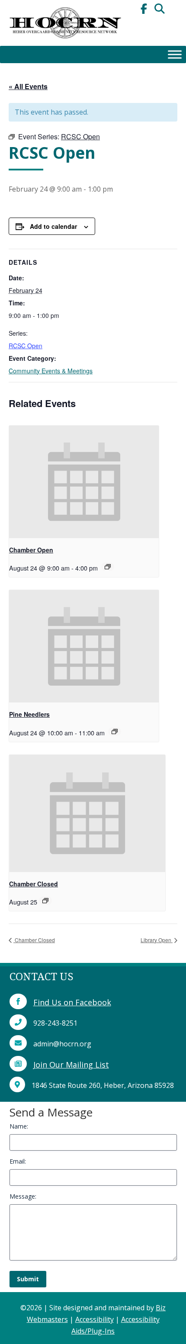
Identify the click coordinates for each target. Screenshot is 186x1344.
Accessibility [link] (94, 1319)
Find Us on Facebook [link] (72, 1002)
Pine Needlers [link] (29, 714)
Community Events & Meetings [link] (51, 370)
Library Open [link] (157, 939)
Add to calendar (53, 226)
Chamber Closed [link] (33, 883)
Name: (19, 1126)
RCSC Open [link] (25, 345)
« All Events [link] (28, 86)
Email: (18, 1161)
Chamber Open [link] (31, 549)
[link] (65, 43)
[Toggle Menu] (175, 54)
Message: (23, 1196)
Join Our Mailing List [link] (71, 1064)
